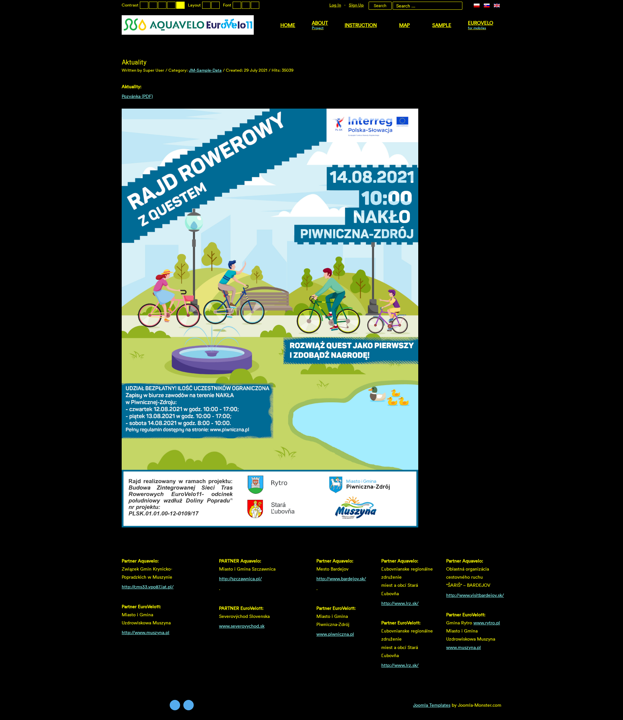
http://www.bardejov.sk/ (341, 578)
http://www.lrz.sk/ (400, 603)
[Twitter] (175, 705)
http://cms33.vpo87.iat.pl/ (148, 587)
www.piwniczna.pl (335, 634)
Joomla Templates (431, 705)
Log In (335, 5)
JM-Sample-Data (205, 70)
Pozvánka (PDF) (137, 96)
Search (380, 6)
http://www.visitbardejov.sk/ (475, 595)
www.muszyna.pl (463, 647)
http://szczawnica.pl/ (240, 578)
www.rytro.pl (486, 623)
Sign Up (356, 5)
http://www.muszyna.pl (145, 632)
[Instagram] (188, 705)
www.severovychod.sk (241, 626)
